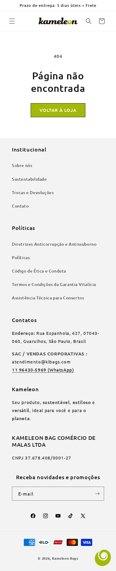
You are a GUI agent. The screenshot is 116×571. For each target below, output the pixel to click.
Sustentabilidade (29, 179)
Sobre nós (22, 165)
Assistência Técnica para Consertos (48, 298)
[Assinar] (97, 494)
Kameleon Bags (65, 558)
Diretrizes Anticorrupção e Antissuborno (54, 244)
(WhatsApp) (60, 370)
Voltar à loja (58, 110)
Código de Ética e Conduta (39, 271)
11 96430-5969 (29, 370)
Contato (20, 206)
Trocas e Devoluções (33, 192)
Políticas (21, 257)
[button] (11, 21)
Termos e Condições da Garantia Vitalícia (54, 284)
